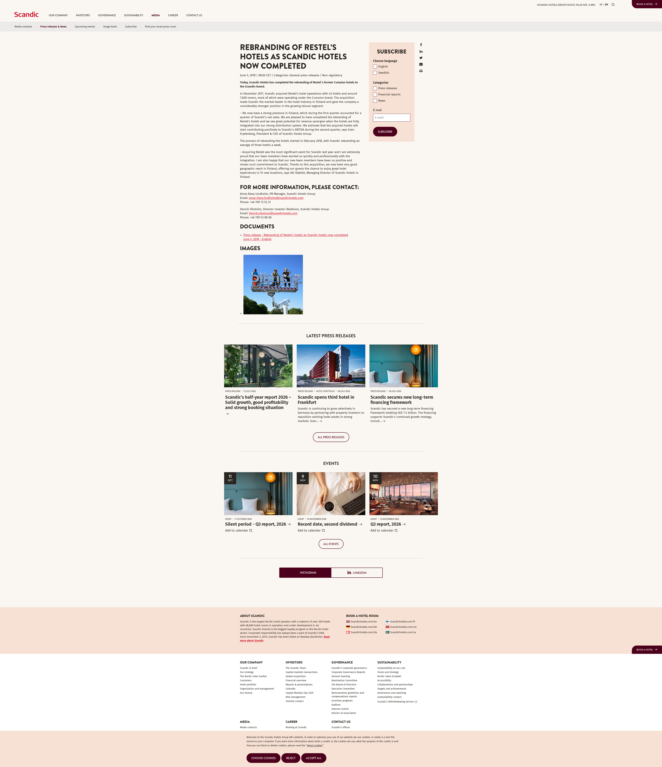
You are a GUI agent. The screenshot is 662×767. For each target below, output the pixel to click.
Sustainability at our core (391, 668)
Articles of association (344, 713)
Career (173, 15)
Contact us (194, 15)
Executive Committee (343, 688)
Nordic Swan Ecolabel (389, 676)
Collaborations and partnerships (395, 684)
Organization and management (257, 688)
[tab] (305, 573)
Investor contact (295, 701)
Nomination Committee (344, 680)
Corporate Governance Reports (348, 672)
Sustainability (133, 15)
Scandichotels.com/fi (402, 621)
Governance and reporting (391, 692)
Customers (246, 680)
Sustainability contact (389, 697)
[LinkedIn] (421, 52)
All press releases (331, 437)
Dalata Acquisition (296, 676)
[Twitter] (421, 58)
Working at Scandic (296, 727)
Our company (58, 15)
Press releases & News (53, 26)
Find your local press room (160, 26)
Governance (107, 15)
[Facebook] (421, 45)
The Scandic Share (296, 668)
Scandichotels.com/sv (403, 632)
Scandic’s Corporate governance (349, 668)
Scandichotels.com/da (364, 632)
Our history (246, 692)
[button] (263, 758)
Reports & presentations (299, 684)
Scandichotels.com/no (403, 626)
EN (606, 4)
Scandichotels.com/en (364, 621)
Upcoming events (85, 26)
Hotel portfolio (248, 684)
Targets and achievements (391, 688)
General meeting (341, 676)
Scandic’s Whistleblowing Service (395, 701)
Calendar (290, 688)
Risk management (295, 697)
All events (331, 544)
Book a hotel (644, 4)
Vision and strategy (388, 672)
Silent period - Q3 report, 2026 (255, 524)
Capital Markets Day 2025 (299, 692)
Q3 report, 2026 (385, 524)
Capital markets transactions (302, 672)
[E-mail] (421, 64)
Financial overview (296, 680)
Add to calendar (236, 530)
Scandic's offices (341, 727)
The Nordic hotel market (253, 676)
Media (156, 15)
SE (601, 4)
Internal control (340, 708)
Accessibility (384, 680)
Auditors (336, 704)
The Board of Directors (344, 684)
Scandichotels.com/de (364, 626)
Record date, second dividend (327, 524)
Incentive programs (342, 700)
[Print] (421, 71)
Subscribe (131, 26)
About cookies (315, 745)
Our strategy (247, 672)
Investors (83, 15)
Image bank (110, 26)
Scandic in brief (248, 668)
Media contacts (23, 26)
